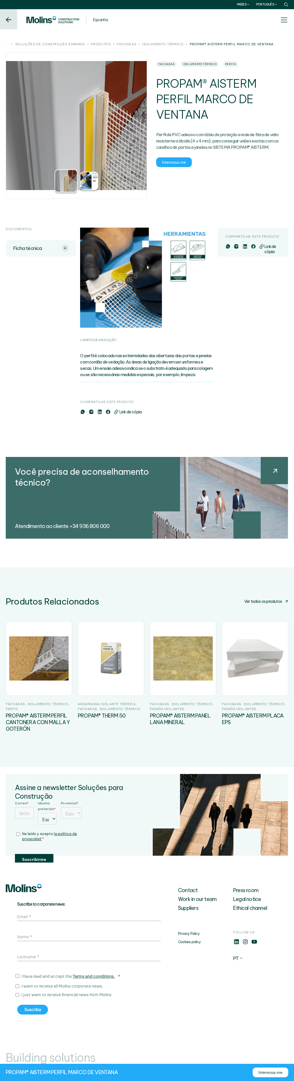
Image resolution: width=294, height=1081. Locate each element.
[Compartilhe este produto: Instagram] (91, 412)
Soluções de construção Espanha (50, 44)
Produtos (101, 44)
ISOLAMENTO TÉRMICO (163, 44)
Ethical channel (250, 908)
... (7, 44)
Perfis (230, 64)
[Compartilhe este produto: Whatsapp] (82, 412)
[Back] (8, 19)
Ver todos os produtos (263, 601)
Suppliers (188, 908)
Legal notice (247, 899)
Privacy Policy (189, 933)
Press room (245, 890)
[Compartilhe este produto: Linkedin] (99, 412)
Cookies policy (189, 942)
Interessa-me (174, 162)
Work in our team (197, 899)
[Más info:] (236, 943)
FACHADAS (126, 44)
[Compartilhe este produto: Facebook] (107, 412)
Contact (188, 890)
